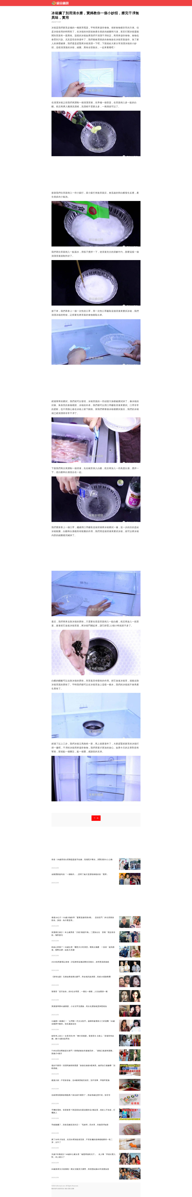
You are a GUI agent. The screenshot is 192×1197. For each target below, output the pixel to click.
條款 (66, 1188)
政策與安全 (61, 1188)
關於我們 (54, 1188)
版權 (72, 1188)
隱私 (69, 1188)
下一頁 (96, 818)
